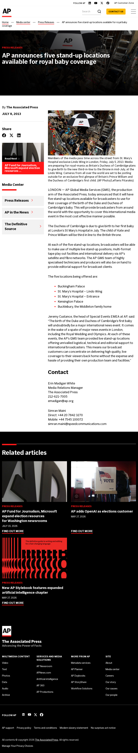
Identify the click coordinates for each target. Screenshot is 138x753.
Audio (5, 688)
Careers (110, 675)
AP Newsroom (44, 666)
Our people (111, 695)
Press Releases (46, 22)
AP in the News (17, 212)
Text (4, 669)
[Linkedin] (89, 3)
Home (5, 22)
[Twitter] (102, 3)
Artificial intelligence (47, 679)
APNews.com (44, 672)
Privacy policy (24, 728)
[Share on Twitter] (11, 135)
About (109, 663)
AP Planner (77, 669)
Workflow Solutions (81, 688)
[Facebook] (108, 3)
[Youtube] (95, 3)
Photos (6, 675)
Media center (23, 22)
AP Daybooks (78, 675)
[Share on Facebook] (4, 135)
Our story (111, 682)
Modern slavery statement (74, 728)
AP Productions (45, 692)
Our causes (111, 688)
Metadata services (81, 663)
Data (4, 682)
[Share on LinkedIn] (19, 135)
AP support (8, 728)
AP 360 (40, 685)
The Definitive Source (16, 226)
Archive (6, 695)
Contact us (116, 11)
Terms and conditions (45, 728)
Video (5, 663)
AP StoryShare (79, 682)
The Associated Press (46, 740)
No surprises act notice (103, 728)
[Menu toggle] (133, 12)
